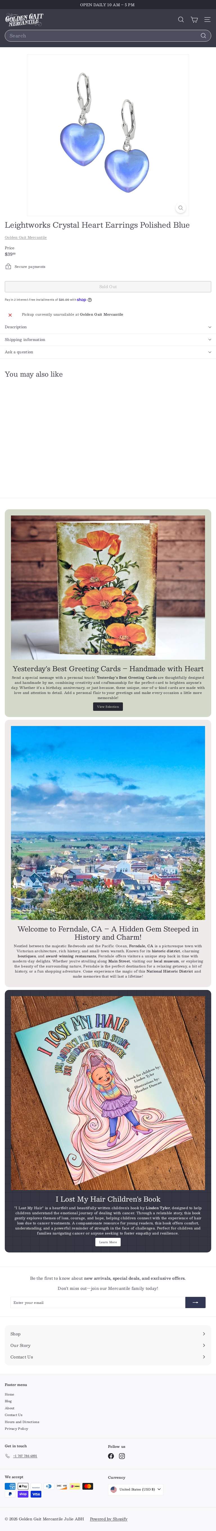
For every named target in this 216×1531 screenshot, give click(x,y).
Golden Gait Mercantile (26, 237)
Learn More (108, 1242)
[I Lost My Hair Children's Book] (108, 1093)
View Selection (108, 706)
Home (9, 1394)
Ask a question (19, 352)
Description (16, 327)
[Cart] (194, 19)
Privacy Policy (16, 1428)
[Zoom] (181, 208)
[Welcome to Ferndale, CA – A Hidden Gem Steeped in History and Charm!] (108, 823)
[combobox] (108, 36)
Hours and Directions (22, 1421)
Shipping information (25, 339)
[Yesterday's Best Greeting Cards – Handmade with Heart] (108, 587)
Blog (8, 1401)
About (10, 1408)
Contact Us (13, 1414)
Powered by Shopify (108, 1519)
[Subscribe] (195, 1302)
